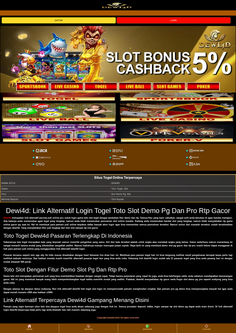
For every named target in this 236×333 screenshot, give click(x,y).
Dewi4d (7, 218)
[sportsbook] (59, 112)
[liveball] (177, 132)
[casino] (177, 112)
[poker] (59, 132)
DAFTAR (59, 20)
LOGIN (173, 20)
